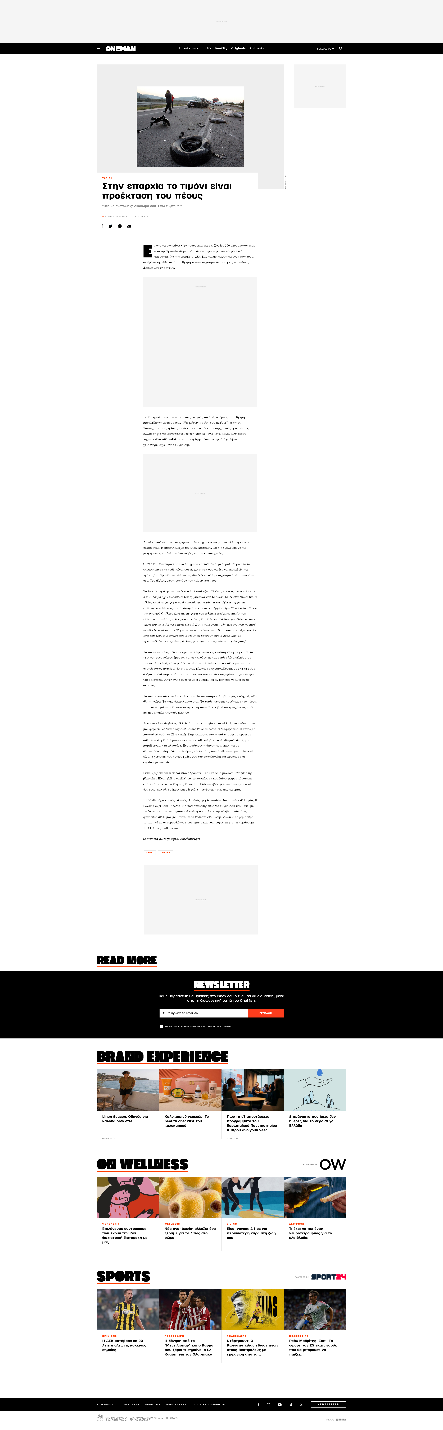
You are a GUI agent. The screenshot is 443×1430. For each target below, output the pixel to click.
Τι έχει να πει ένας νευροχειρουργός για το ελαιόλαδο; (310, 1233)
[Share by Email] (129, 226)
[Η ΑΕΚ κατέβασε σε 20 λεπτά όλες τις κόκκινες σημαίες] (128, 1309)
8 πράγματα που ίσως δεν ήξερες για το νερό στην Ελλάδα (312, 1121)
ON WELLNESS (142, 1165)
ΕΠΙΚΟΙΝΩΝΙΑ (107, 1404)
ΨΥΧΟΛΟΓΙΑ (111, 1224)
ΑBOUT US (152, 1404)
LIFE (149, 852)
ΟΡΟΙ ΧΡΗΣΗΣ (176, 1404)
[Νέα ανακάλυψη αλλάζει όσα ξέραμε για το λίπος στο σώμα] (190, 1197)
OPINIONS (109, 1336)
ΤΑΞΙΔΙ (107, 178)
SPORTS (123, 1277)
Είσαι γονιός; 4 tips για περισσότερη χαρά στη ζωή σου (251, 1233)
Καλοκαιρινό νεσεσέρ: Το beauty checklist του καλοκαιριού (187, 1121)
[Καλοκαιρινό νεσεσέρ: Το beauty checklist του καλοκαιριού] (190, 1090)
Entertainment (190, 48)
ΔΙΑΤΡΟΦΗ (297, 1224)
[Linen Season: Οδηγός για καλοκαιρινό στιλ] (128, 1090)
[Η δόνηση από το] (190, 1309)
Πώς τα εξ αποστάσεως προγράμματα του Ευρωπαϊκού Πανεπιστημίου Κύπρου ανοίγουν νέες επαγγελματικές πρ (252, 1126)
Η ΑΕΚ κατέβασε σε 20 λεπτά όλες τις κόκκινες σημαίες (124, 1345)
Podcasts (257, 48)
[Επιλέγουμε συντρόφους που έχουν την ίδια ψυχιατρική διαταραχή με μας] (128, 1197)
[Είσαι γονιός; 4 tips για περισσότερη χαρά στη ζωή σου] (253, 1197)
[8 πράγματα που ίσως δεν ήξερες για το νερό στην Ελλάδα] (315, 1090)
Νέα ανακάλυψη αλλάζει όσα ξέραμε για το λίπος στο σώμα (190, 1233)
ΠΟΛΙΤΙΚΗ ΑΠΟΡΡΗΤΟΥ (209, 1404)
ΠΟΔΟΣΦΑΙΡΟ (174, 1336)
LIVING (232, 1224)
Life (208, 48)
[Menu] (98, 48)
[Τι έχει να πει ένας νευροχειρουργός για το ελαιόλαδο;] (315, 1197)
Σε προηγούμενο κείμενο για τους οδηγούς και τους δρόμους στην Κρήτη (194, 417)
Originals (238, 48)
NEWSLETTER (328, 1404)
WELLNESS (172, 1224)
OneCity (221, 48)
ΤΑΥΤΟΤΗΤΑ (131, 1404)
